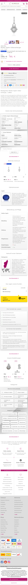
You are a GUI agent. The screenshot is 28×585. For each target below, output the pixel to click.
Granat (15, 530)
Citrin (15, 528)
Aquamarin (16, 524)
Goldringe (3, 512)
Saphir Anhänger (6, 426)
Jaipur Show (17, 128)
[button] (1, 3)
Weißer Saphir (17, 135)
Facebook (2, 562)
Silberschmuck (6, 422)
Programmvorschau (20, 485)
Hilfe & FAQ (7, 491)
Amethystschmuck (18, 502)
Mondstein (16, 532)
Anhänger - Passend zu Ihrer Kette (10, 418)
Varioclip (3, 128)
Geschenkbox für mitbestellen (14, 61)
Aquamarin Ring (4, 524)
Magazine (20, 483)
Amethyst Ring (4, 522)
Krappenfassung (18, 141)
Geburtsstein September (7, 431)
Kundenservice (7, 477)
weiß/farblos (4, 144)
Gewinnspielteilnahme (7, 483)
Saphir (3, 135)
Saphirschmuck (22, 418)
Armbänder (3, 504)
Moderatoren (21, 479)
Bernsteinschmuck (18, 506)
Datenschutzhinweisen (15, 576)
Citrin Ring (3, 526)
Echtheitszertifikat (7, 479)
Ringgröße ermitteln (7, 493)
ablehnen (13, 574)
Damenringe (3, 508)
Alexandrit (16, 520)
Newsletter (20, 487)
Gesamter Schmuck (5, 500)
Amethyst (16, 522)
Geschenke (18, 9)
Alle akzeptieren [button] (14, 579)
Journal (20, 489)
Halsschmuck (22, 422)
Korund (15, 431)
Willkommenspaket (7, 481)
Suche (26, 6)
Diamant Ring (4, 528)
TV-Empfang (7, 485)
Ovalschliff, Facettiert (6, 141)
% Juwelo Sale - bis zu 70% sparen (18, 426)
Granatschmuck (17, 512)
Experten (21, 481)
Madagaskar (17, 144)
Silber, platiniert (18, 122)
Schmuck (3, 9)
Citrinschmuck (17, 508)
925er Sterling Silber (6, 125)
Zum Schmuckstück (13, 156)
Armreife (3, 506)
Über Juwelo (20, 477)
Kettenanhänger (14, 422)
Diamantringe (4, 510)
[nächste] (25, 174)
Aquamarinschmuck (18, 504)
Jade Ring (3, 532)
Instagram (9, 562)
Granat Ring (3, 530)
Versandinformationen (7, 489)
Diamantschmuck (18, 510)
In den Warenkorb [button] (14, 69)
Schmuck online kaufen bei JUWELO (9, 414)
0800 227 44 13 (7, 466)
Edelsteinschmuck (11, 9)
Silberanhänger (22, 431)
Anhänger (3, 502)
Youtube (5, 562)
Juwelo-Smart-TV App (7, 487)
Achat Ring (3, 520)
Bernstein (16, 526)
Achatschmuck (17, 500)
